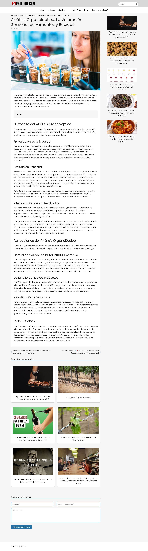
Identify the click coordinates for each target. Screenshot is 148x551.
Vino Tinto (77, 10)
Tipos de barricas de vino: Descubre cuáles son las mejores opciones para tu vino (31, 352)
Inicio (42, 10)
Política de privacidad (19, 546)
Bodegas (51, 10)
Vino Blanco (63, 10)
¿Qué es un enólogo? (99, 10)
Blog (86, 10)
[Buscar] (136, 4)
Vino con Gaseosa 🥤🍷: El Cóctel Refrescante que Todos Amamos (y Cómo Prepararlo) (80, 352)
